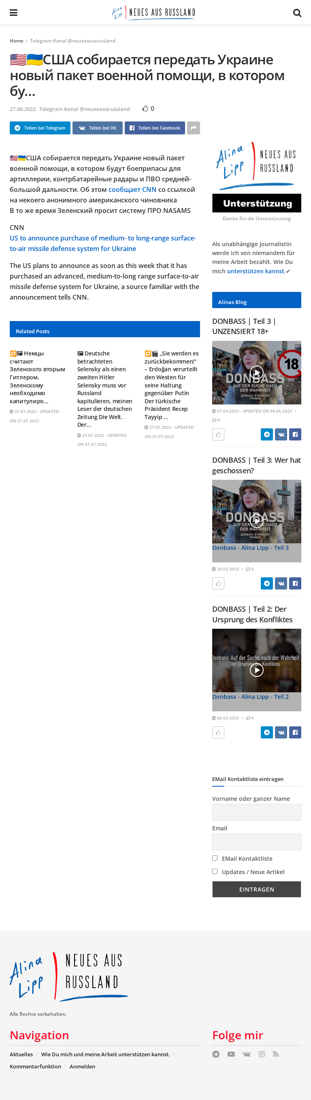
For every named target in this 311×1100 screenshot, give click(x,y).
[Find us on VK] (247, 1054)
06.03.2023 (227, 718)
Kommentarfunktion (35, 1066)
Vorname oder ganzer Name (251, 798)
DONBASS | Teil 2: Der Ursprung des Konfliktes (252, 614)
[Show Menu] (13, 12)
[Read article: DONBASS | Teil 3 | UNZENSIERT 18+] (256, 372)
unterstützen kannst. (256, 271)
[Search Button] (297, 12)
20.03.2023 (227, 569)
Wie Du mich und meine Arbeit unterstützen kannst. (105, 1054)
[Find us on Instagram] (262, 1054)
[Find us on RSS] (276, 1054)
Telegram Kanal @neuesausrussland (72, 40)
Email (219, 828)
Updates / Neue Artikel (252, 872)
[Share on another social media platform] (193, 127)
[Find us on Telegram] (215, 1054)
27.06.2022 (23, 109)
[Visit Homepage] (155, 12)
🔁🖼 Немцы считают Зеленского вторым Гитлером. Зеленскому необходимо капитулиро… (37, 377)
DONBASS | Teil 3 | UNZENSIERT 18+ (244, 326)
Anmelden (82, 1066)
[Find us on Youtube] (231, 1054)
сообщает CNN (133, 189)
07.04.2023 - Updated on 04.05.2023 (254, 411)
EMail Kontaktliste (246, 858)
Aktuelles (21, 1054)
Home (16, 40)
